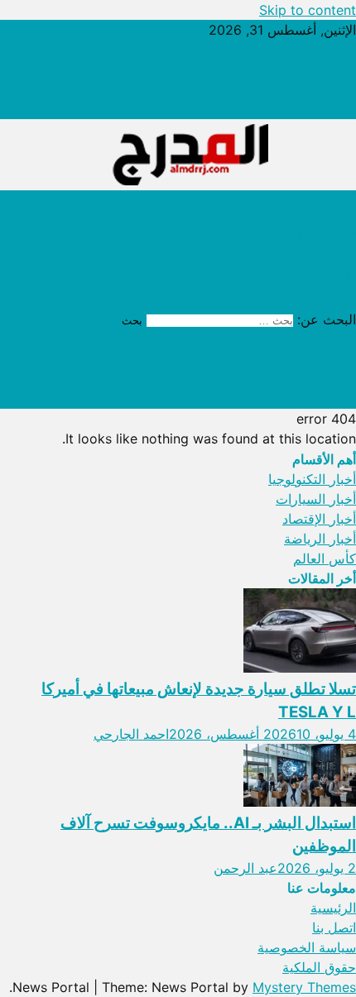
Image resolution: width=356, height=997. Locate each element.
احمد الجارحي (131, 734)
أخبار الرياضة (320, 260)
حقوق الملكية (319, 109)
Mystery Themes (304, 987)
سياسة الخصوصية (306, 89)
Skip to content (307, 10)
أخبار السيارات (316, 240)
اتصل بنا (334, 69)
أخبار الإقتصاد (319, 220)
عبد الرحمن (245, 868)
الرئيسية (333, 49)
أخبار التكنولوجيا (312, 200)
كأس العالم (324, 279)
